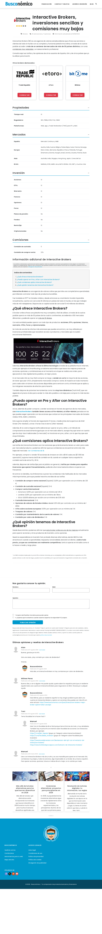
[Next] (88, 792)
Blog (92, 4)
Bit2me (77, 85)
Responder (42, 650)
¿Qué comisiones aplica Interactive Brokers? (34, 282)
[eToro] (51, 73)
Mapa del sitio (9, 860)
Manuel (33, 721)
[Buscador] (96, 4)
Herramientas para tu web (14, 856)
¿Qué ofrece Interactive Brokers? (30, 277)
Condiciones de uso (35, 853)
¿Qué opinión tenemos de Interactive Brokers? (35, 285)
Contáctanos (9, 853)
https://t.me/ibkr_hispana (39, 733)
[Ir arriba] (97, 930)
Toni (23, 711)
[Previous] (14, 792)
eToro (51, 85)
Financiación (47, 4)
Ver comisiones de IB (36, 451)
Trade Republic (24, 85)
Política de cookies (34, 860)
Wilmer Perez (27, 678)
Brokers (25, 34)
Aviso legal (32, 850)
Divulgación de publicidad (35, 267)
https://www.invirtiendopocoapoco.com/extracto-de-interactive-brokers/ (56, 745)
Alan (23, 647)
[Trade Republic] (24, 73)
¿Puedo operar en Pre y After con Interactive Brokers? (38, 279)
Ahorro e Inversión (79, 4)
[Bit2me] (77, 73)
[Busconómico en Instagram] (13, 873)
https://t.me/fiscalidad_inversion (41, 736)
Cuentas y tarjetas (62, 4)
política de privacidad (46, 635)
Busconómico (36, 666)
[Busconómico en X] (9, 873)
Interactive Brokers (24, 411)
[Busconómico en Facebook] (6, 873)
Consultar (24, 95)
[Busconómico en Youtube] (17, 873)
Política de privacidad (35, 856)
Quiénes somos (10, 850)
